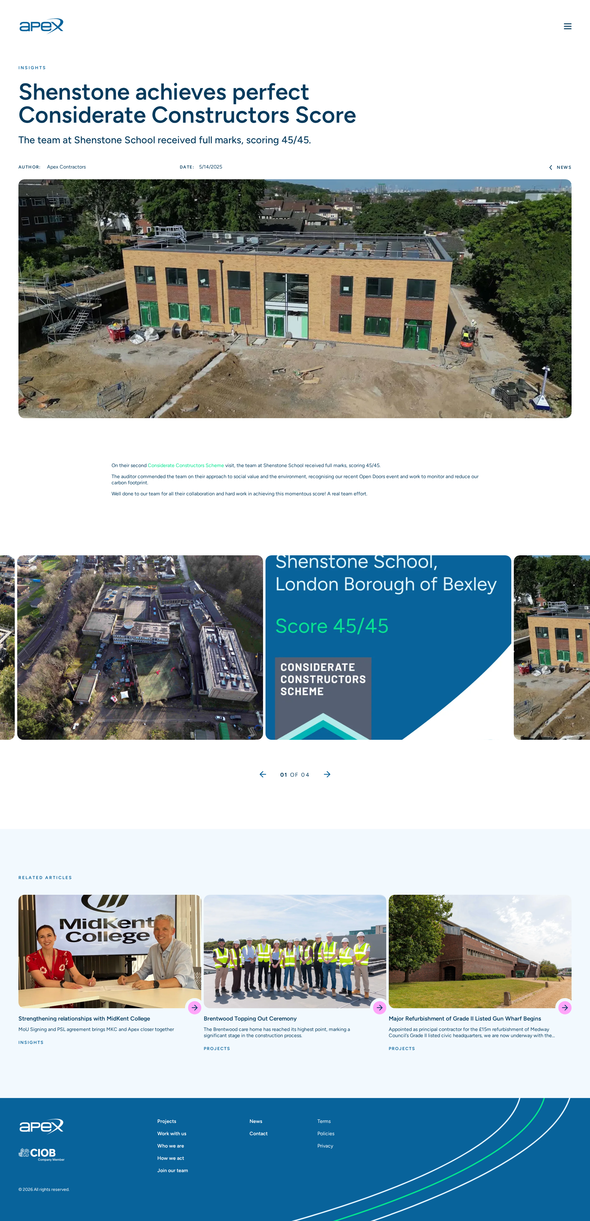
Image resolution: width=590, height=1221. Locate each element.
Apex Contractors (52, 167)
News (564, 167)
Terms (324, 1121)
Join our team (172, 1170)
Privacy (325, 1146)
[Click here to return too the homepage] (41, 1127)
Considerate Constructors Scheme (186, 465)
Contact (259, 1133)
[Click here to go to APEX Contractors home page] (51, 26)
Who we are (170, 1146)
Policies (325, 1133)
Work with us (171, 1133)
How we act (170, 1158)
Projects (166, 1121)
